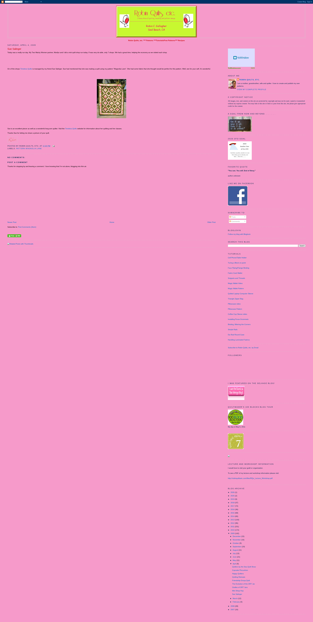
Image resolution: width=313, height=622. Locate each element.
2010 (233, 530)
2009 (233, 533)
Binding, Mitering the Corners (239, 324)
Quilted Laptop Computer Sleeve (240, 294)
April (235, 564)
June (235, 557)
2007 (233, 610)
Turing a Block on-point (237, 263)
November (237, 540)
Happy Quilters (238, 574)
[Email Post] (53, 146)
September (237, 547)
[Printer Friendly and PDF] (14, 237)
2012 (233, 523)
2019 (233, 499)
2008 (233, 606)
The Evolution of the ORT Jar (243, 584)
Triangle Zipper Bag (235, 299)
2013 (233, 520)
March (235, 598)
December (237, 536)
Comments (235, 221)
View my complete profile (251, 89)
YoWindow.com (234, 68)
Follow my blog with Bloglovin (239, 234)
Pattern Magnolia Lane (29, 148)
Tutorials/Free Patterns (165, 40)
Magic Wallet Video (235, 283)
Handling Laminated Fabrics (239, 340)
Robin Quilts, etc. (135, 40)
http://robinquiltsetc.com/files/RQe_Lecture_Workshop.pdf (250, 478)
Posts (233, 217)
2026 (233, 492)
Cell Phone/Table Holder (237, 258)
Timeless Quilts (26, 69)
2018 (233, 503)
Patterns (149, 40)
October (236, 543)
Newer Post (11, 222)
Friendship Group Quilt (241, 580)
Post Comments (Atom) (27, 227)
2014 (233, 516)
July (234, 553)
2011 (233, 527)
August (236, 550)
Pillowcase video (234, 304)
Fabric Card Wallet (235, 273)
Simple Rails (232, 329)
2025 (233, 496)
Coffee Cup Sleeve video (237, 314)
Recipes (181, 40)
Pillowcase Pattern (235, 309)
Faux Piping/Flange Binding (238, 268)
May (234, 560)
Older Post (211, 222)
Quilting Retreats (238, 577)
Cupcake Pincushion (240, 570)
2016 (233, 509)
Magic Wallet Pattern (236, 288)
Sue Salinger (14, 49)
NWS (253, 68)
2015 (233, 513)
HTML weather (241, 58)
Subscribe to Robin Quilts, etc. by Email (243, 348)
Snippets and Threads (236, 278)
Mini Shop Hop (238, 591)
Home (112, 222)
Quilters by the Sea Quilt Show (244, 567)
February (236, 602)
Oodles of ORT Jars (240, 587)
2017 (233, 506)
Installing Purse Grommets (238, 319)
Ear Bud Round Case (236, 335)
